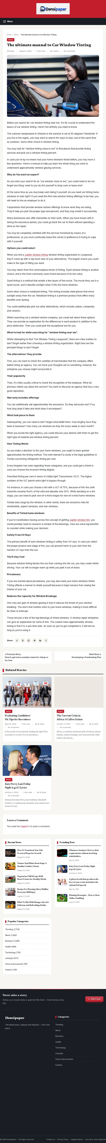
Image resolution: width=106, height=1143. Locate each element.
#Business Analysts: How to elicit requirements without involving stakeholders (84, 853)
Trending (9, 929)
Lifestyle (9, 958)
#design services (64, 1081)
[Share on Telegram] (34, 640)
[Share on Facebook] (17, 640)
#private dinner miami (66, 1091)
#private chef (88, 1096)
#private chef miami (65, 1102)
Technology (10, 952)
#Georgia (83, 1091)
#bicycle (75, 1096)
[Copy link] (46, 640)
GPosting (10, 51)
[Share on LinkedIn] (40, 640)
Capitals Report (77, 1139)
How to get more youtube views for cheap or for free (26, 657)
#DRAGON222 (62, 1086)
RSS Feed (96, 999)
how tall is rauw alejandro (95, 1139)
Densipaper (11, 1139)
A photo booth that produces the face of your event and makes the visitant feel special (84, 882)
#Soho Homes (81, 1081)
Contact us (50, 1139)
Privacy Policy (63, 1139)
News (16, 35)
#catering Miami (92, 1086)
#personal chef (84, 1102)
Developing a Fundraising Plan (86, 656)
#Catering (77, 1086)
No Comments (69, 51)
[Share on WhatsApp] (28, 640)
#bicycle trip (62, 1096)
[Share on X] (22, 640)
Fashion (8, 970)
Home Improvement (14, 964)
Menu (10, 21)
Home (9, 35)
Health (8, 947)
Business (9, 941)
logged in (25, 826)
